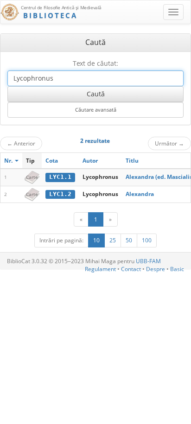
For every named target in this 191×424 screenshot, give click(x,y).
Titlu (132, 161)
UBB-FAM (148, 261)
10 (96, 240)
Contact (131, 269)
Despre (155, 269)
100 (147, 240)
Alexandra (140, 194)
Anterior (21, 143)
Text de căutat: (95, 63)
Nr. (9, 161)
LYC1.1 (60, 176)
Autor (90, 161)
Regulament (100, 269)
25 (112, 240)
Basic (177, 269)
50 (129, 240)
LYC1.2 (60, 193)
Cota (51, 161)
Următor (169, 143)
